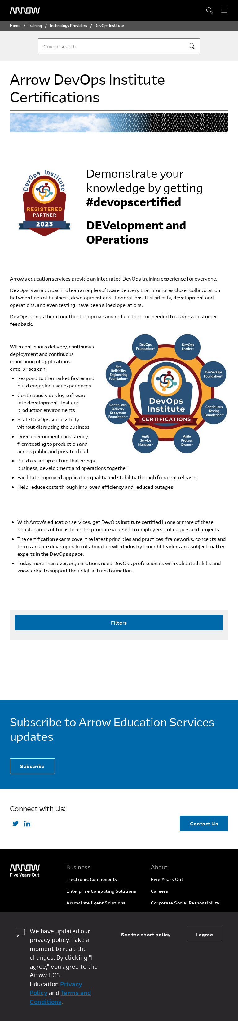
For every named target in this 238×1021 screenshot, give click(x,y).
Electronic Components (91, 879)
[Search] (191, 46)
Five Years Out (167, 879)
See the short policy (146, 934)
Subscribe (32, 766)
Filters (119, 622)
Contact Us (204, 823)
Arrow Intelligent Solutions (96, 903)
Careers (159, 891)
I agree (204, 934)
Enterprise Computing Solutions (101, 891)
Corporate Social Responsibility (185, 903)
